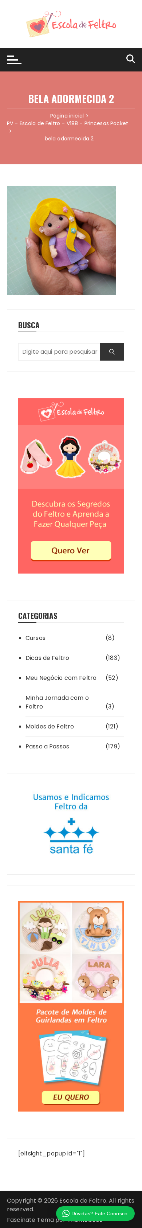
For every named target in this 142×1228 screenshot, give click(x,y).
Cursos (35, 638)
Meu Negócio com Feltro (60, 678)
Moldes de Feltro (49, 726)
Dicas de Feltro (47, 658)
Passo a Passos (47, 746)
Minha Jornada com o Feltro (57, 702)
